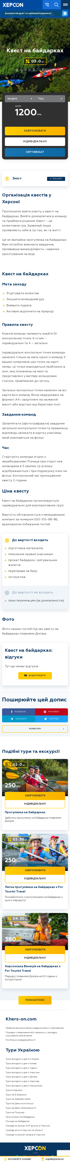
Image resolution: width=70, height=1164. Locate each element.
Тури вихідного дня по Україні (22, 1059)
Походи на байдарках (18, 1121)
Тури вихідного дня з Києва (21, 1064)
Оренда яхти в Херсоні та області (24, 1130)
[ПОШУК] (56, 4)
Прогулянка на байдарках (25, 812)
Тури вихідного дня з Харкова (22, 1081)
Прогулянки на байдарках (20, 1117)
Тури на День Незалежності (21, 1108)
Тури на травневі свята (18, 1099)
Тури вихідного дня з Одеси (21, 1068)
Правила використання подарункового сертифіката (35, 1028)
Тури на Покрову (15, 1112)
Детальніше (65, 13)
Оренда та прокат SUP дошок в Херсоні (28, 1126)
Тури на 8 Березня (16, 1095)
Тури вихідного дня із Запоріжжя (24, 1086)
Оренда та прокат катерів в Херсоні (25, 1135)
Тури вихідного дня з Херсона (22, 1072)
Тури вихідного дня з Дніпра (21, 1077)
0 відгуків (47, 70)
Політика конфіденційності (20, 1040)
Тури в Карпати (14, 1090)
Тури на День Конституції (20, 1104)
